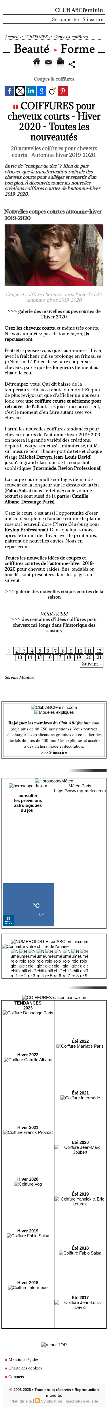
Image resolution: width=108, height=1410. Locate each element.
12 (99, 651)
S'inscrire (93, 19)
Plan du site (21, 1401)
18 (69, 657)
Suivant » (91, 664)
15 (39, 657)
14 (29, 657)
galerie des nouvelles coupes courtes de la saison (59, 594)
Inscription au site (82, 1401)
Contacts (15, 1376)
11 (90, 651)
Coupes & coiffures (70, 36)
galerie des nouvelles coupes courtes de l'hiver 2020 (59, 314)
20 (89, 657)
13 (20, 657)
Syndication (51, 1401)
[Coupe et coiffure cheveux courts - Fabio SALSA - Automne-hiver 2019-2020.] (54, 226)
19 (78, 657)
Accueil (11, 36)
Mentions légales (23, 1359)
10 (79, 651)
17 (59, 657)
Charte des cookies (24, 1368)
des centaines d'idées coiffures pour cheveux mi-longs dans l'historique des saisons (55, 624)
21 (99, 657)
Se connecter (65, 19)
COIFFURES (35, 36)
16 (49, 657)
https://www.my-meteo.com (80, 790)
